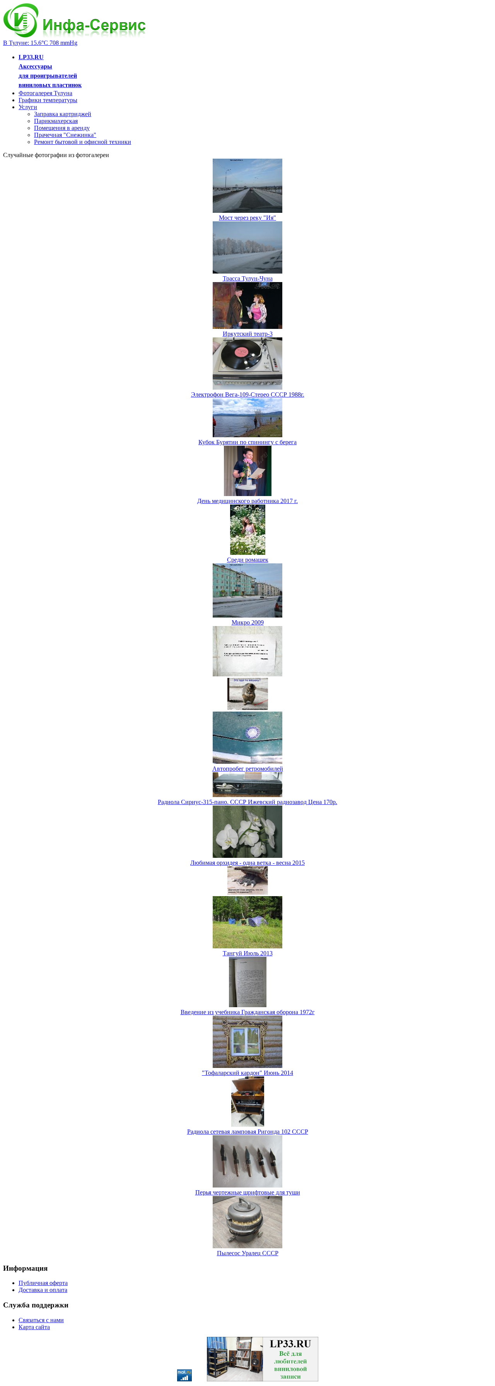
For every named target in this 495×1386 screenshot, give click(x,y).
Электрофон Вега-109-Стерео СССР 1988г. (247, 394)
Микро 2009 (248, 622)
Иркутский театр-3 (248, 333)
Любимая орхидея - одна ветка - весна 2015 (247, 862)
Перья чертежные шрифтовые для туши (247, 1192)
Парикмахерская (56, 121)
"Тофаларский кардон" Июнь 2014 (247, 1072)
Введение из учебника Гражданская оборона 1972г (248, 1012)
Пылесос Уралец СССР (247, 1253)
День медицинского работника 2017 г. (247, 501)
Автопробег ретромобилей (247, 768)
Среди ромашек (247, 559)
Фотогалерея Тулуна (45, 93)
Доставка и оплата (43, 1290)
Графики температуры (48, 100)
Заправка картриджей (62, 114)
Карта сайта (34, 1327)
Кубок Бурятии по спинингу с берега (247, 442)
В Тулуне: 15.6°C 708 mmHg (40, 42)
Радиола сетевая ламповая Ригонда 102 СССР (247, 1131)
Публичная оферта (43, 1283)
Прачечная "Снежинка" (65, 135)
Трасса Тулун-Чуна (248, 278)
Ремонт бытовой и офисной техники (82, 142)
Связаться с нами (41, 1320)
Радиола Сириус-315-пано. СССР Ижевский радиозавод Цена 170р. (247, 802)
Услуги (28, 107)
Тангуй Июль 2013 (248, 953)
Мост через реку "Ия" (247, 217)
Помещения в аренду (62, 128)
